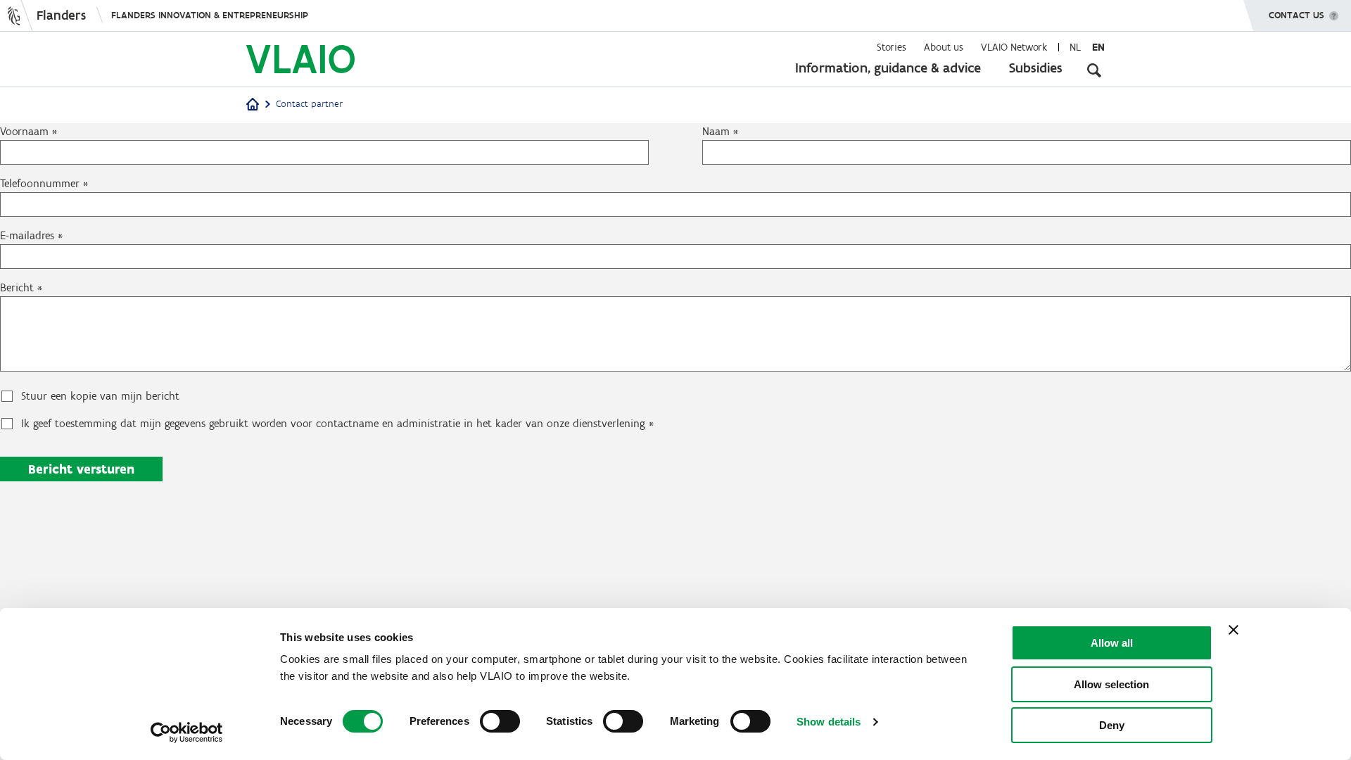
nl (1075, 47)
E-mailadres (27, 235)
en (1098, 47)
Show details (829, 722)
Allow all (1112, 643)
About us (943, 47)
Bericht (17, 287)
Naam (716, 131)
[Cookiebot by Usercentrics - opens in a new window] (186, 732)
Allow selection (1111, 684)
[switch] (500, 721)
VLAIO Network (1014, 47)
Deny (1111, 725)
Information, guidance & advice (888, 67)
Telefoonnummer (40, 183)
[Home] (252, 105)
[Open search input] (1094, 70)
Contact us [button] (1296, 15)
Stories (891, 47)
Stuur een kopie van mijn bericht (100, 396)
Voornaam (24, 131)
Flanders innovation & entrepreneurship (209, 15)
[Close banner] (1233, 630)
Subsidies (1036, 67)
